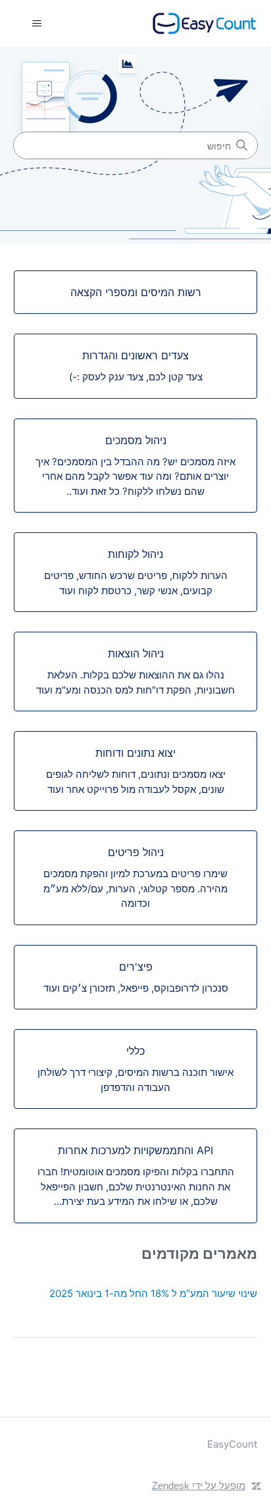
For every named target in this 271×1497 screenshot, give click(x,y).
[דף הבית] (204, 23)
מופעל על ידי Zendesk (198, 1485)
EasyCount (232, 1444)
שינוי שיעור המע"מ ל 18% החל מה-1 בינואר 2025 (153, 1293)
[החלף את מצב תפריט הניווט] (37, 23)
